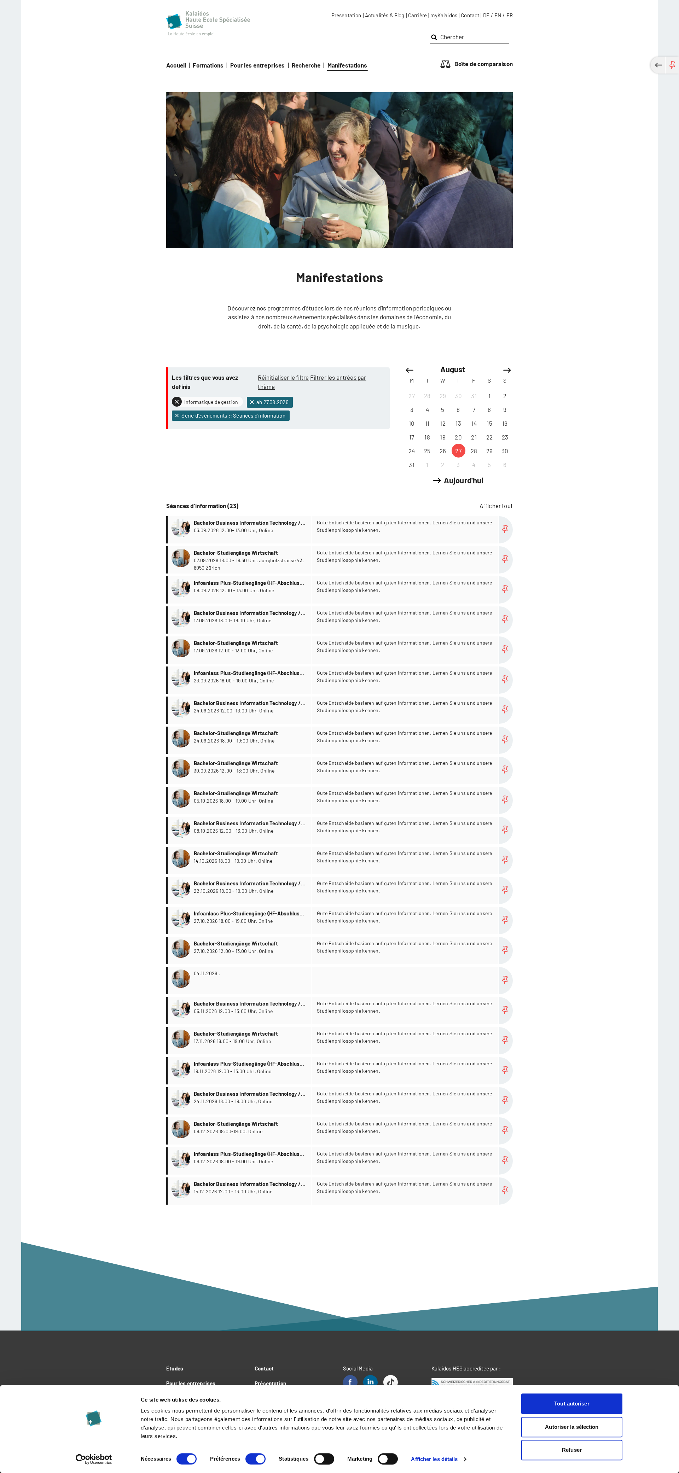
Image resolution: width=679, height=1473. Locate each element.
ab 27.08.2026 (272, 402)
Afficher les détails (434, 1459)
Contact (470, 15)
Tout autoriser (571, 1404)
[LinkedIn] (370, 1382)
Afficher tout (496, 505)
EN (497, 15)
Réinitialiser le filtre (283, 377)
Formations (208, 65)
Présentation (346, 15)
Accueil (176, 65)
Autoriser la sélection (571, 1427)
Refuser (572, 1450)
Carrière (417, 15)
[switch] (255, 1459)
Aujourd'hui (464, 480)
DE (486, 15)
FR (509, 15)
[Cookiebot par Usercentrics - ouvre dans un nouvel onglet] (94, 1459)
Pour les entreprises (257, 65)
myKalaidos (443, 15)
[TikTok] (390, 1382)
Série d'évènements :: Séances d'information (232, 415)
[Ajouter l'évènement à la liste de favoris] (506, 529)
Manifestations (347, 65)
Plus (340, 529)
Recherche (306, 65)
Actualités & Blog (385, 15)
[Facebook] (350, 1382)
